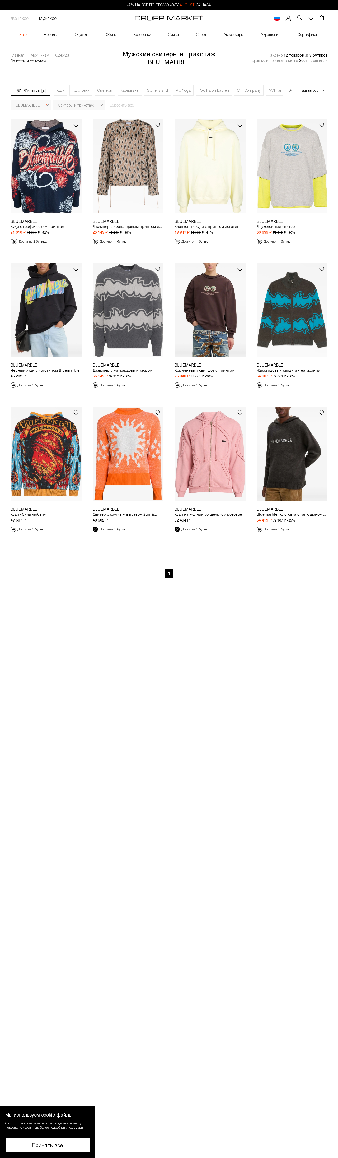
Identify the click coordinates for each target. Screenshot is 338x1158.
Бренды (51, 34)
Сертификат (308, 34)
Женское (20, 18)
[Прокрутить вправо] (290, 90)
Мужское (48, 18)
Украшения (270, 34)
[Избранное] (310, 18)
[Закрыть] (47, 105)
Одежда (82, 34)
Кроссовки (142, 34)
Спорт (201, 34)
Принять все (47, 1145)
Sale (23, 34)
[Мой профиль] (288, 18)
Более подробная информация (62, 1127)
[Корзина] (321, 18)
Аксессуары (234, 34)
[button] (47, 1132)
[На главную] (169, 18)
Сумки (173, 34)
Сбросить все (122, 105)
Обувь (111, 34)
